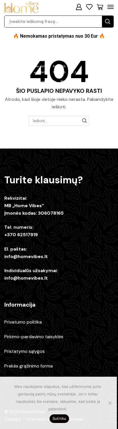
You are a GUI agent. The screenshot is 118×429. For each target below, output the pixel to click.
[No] (110, 403)
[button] (79, 7)
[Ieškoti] (84, 121)
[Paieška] (107, 21)
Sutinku (59, 418)
